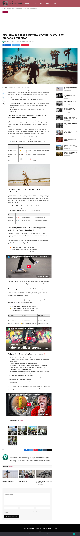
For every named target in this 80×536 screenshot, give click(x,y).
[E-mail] (3, 103)
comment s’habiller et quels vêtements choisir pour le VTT (70, 146)
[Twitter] (3, 94)
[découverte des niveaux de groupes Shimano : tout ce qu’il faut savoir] (44, 474)
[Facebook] (3, 90)
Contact (54, 528)
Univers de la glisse (38, 3)
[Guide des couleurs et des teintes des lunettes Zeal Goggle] (59, 95)
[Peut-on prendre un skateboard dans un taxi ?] (10, 474)
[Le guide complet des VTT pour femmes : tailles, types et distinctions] (59, 110)
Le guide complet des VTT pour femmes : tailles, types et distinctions (70, 109)
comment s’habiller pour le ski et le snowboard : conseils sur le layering (70, 139)
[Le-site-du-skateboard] (12, 3)
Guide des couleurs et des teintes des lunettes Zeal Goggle (69, 95)
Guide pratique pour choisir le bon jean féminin (26, 480)
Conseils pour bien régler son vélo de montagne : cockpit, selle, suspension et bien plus (70, 117)
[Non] (78, 533)
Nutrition (48, 3)
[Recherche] (77, 3)
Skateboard (27, 3)
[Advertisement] (40, 22)
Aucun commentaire (21, 41)
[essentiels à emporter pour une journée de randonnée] (59, 154)
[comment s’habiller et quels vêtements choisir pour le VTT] (59, 147)
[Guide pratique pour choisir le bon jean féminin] (27, 474)
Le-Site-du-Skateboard (6, 8)
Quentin (8, 41)
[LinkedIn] (3, 97)
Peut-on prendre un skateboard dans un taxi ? (8, 480)
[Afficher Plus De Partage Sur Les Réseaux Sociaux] (31, 45)
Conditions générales (29, 528)
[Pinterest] (3, 100)
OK (73, 533)
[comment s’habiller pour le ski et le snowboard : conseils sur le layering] (59, 139)
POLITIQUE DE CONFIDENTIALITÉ (43, 528)
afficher (21, 420)
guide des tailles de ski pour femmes (70, 102)
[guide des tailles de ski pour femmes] (59, 103)
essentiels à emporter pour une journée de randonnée (70, 153)
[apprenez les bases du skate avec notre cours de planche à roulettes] (40, 66)
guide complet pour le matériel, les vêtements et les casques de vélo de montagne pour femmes (71, 125)
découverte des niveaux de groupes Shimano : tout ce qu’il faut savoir (44, 481)
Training (54, 3)
